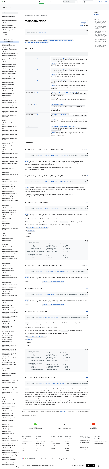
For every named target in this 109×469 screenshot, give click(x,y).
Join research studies (99, 446)
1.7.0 (87, 265)
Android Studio (99, 1)
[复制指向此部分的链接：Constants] (35, 143)
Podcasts (24, 453)
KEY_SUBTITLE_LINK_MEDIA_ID (60, 114)
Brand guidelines (36, 465)
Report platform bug (99, 438)
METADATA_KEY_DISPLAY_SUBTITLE (36, 336)
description (30, 230)
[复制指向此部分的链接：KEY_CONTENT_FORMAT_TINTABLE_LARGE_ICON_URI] (64, 149)
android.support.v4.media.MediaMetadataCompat (58, 40)
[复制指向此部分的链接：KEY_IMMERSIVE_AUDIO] (43, 288)
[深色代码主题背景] (87, 30)
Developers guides (84, 442)
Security (24, 443)
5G (37, 450)
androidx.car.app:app (83, 20)
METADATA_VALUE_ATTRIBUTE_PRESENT (53, 282)
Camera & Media (40, 446)
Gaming (38, 438)
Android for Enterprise (27, 441)
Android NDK (83, 449)
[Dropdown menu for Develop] (46, 2)
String (36, 58)
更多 (51, 1)
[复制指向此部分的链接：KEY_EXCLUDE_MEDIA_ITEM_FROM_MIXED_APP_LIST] (63, 265)
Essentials (18, 1)
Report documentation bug (100, 441)
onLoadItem (64, 222)
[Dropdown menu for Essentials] (23, 2)
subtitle (29, 339)
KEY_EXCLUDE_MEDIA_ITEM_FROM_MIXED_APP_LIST (64, 92)
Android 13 (67, 448)
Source (23, 446)
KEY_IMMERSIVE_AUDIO (57, 105)
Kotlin (81, 25)
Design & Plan (30, 1)
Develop (41, 1)
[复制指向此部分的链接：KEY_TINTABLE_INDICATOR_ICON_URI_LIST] (57, 377)
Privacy (38, 448)
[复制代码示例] (87, 241)
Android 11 (67, 453)
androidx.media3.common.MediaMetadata (36, 42)
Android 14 (68, 446)
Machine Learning (40, 441)
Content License (63, 411)
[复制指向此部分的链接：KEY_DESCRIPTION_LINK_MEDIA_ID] (51, 202)
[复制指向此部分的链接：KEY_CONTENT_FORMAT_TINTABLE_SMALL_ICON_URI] (64, 176)
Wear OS (53, 441)
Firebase (54, 459)
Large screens (54, 438)
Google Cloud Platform (64, 459)
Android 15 (68, 443)
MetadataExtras (42, 32)
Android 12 (68, 450)
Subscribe (91, 465)
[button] (9, 17)
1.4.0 (87, 23)
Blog (23, 450)
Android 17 (68, 438)
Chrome (47, 459)
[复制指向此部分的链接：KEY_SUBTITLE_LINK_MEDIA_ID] (48, 311)
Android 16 (68, 441)
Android (24, 438)
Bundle (54, 63)
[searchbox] (10, 13)
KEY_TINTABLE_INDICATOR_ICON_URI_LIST (63, 126)
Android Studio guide (85, 440)
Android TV (53, 448)
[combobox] (70, 1)
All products (76, 459)
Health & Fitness (40, 443)
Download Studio (84, 447)
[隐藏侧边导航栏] (17, 466)
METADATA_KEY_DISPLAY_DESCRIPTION (37, 227)
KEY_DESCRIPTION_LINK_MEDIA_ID (61, 80)
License (28, 465)
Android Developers (29, 15)
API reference (6, 7)
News (23, 448)
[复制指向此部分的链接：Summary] (34, 48)
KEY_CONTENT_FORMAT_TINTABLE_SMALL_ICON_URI (65, 69)
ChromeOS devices (55, 443)
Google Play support (99, 443)
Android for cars (55, 446)
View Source (83, 22)
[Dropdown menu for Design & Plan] (36, 2)
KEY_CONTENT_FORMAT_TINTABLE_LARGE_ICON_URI (65, 58)
